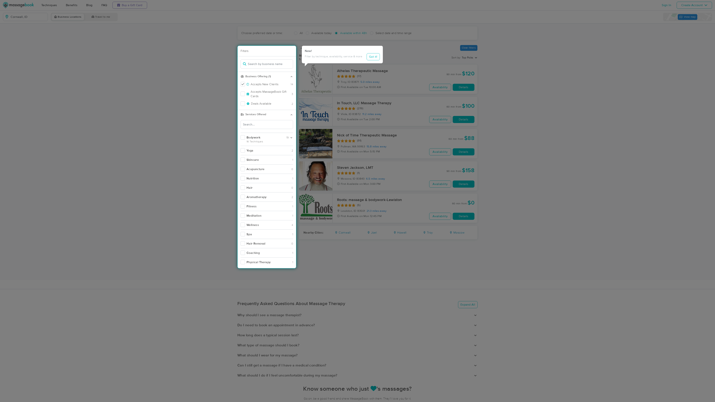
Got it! (373, 56)
